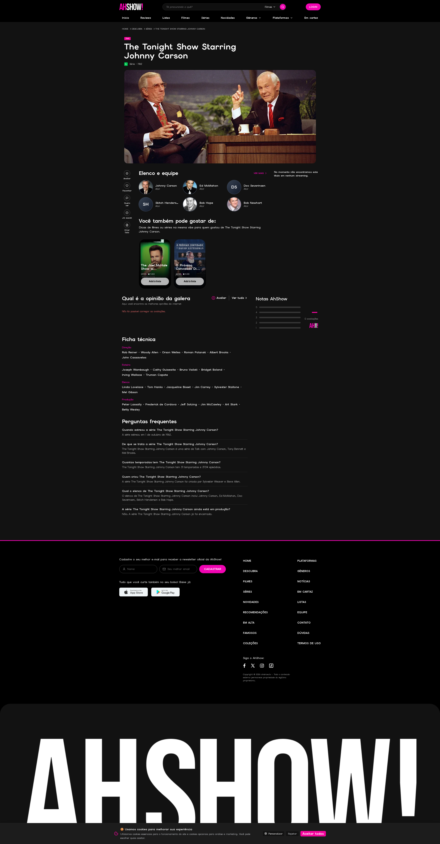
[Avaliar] (127, 173)
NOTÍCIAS (303, 581)
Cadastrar (212, 569)
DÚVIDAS (303, 633)
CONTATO (304, 622)
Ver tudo (238, 298)
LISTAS (301, 602)
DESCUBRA (137, 28)
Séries (205, 18)
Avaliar (221, 298)
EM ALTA (248, 622)
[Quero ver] (127, 198)
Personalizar (275, 833)
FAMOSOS (250, 633)
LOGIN (313, 6)
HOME (125, 28)
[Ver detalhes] (155, 260)
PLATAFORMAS (307, 561)
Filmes (268, 6)
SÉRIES (149, 28)
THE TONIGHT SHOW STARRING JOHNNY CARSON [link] (180, 28)
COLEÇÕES (250, 643)
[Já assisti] (127, 213)
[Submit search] (283, 7)
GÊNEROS (303, 571)
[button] (131, 7)
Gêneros (251, 18)
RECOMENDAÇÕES (255, 612)
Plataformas (281, 18)
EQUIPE (302, 612)
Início (125, 18)
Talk (127, 38)
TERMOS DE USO (309, 643)
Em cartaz (311, 18)
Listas (166, 18)
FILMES (247, 581)
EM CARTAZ (305, 591)
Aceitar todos (313, 834)
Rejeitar (292, 833)
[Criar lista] (127, 225)
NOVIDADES (251, 602)
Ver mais (259, 173)
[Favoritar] (127, 186)
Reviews (145, 18)
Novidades (228, 18)
